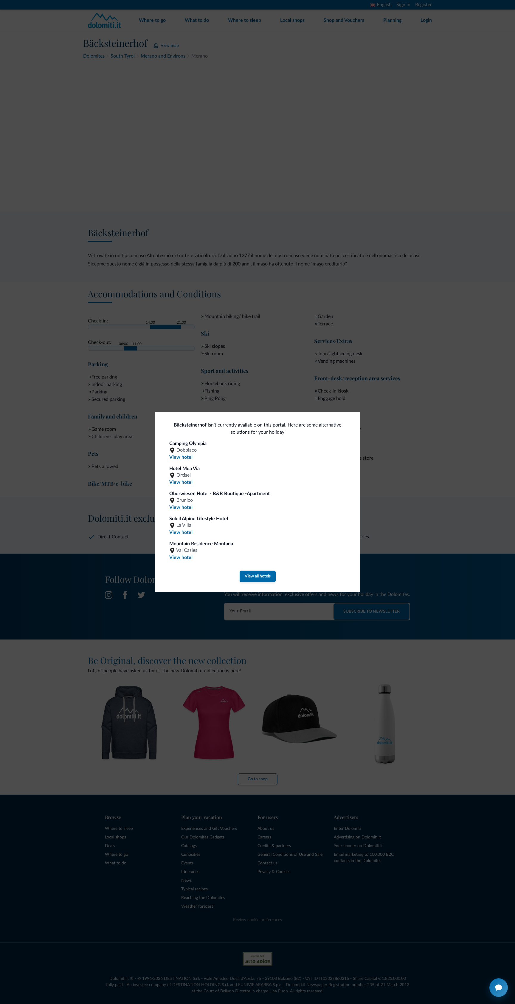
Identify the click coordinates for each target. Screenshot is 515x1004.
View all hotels (258, 576)
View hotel (181, 457)
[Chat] (498, 987)
